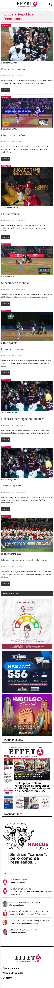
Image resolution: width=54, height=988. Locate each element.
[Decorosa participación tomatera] (27, 396)
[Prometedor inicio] (27, 44)
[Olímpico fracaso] (27, 327)
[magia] (27, 715)
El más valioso (10, 214)
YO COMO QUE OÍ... (17, 889)
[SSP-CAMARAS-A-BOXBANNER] (27, 671)
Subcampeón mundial (15, 283)
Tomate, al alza (11, 486)
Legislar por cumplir (17, 882)
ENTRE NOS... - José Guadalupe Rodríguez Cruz (27, 921)
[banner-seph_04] (27, 624)
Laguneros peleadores (17, 932)
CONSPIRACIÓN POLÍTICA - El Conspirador (26, 911)
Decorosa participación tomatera (22, 419)
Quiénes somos (11, 968)
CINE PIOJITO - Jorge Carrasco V (21, 902)
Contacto (8, 977)
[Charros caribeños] (27, 113)
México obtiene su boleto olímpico (24, 560)
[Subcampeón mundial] (27, 260)
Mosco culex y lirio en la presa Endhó (23, 923)
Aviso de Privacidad (13, 973)
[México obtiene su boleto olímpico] (27, 535)
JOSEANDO (6, 25)
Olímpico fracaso (12, 349)
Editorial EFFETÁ (16, 880)
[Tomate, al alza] (27, 463)
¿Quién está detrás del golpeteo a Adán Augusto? (27, 914)
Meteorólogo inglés (16, 905)
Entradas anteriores (11, 593)
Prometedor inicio (13, 69)
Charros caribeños (13, 135)
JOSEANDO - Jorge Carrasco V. (13, 75)
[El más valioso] (27, 186)
